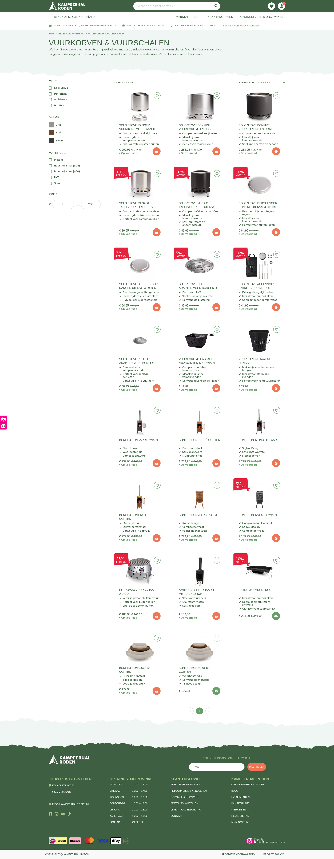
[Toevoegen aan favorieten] (157, 95)
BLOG (198, 16)
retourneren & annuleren (188, 790)
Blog (234, 790)
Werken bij (238, 809)
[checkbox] (75, 88)
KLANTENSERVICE (220, 16)
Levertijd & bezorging (185, 809)
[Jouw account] (281, 6)
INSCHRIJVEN (256, 767)
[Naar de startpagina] (67, 6)
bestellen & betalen (184, 803)
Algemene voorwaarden (238, 854)
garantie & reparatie (184, 797)
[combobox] (176, 6)
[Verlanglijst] (271, 6)
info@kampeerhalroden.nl (70, 804)
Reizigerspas (240, 815)
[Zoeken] (216, 6)
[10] (157, 151)
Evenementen (240, 797)
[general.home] (69, 760)
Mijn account (240, 822)
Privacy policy (273, 854)
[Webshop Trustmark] (255, 840)
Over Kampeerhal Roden (247, 784)
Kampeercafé (240, 803)
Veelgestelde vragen (185, 784)
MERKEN (182, 16)
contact (176, 815)
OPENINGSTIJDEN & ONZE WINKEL (262, 16)
